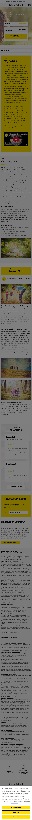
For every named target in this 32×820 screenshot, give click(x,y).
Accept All (16, 817)
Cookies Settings (16, 807)
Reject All (16, 812)
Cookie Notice (14, 803)
